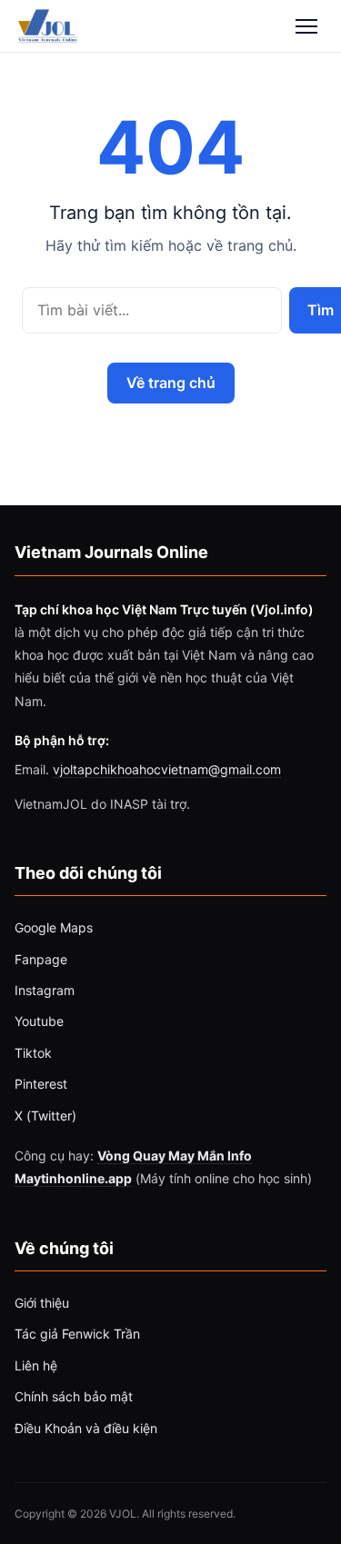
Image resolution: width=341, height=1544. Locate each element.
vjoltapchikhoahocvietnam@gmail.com (167, 769)
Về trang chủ (171, 383)
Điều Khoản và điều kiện (86, 1428)
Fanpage (41, 959)
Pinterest (41, 1083)
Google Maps (54, 927)
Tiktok (33, 1053)
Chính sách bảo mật (74, 1396)
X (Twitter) (45, 1115)
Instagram (45, 990)
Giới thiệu (42, 1302)
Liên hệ (36, 1365)
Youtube (39, 1021)
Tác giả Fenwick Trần (77, 1333)
